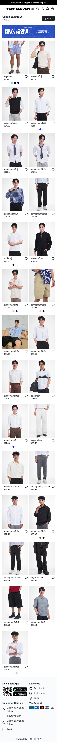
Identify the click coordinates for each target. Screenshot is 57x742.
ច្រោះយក (48, 18)
